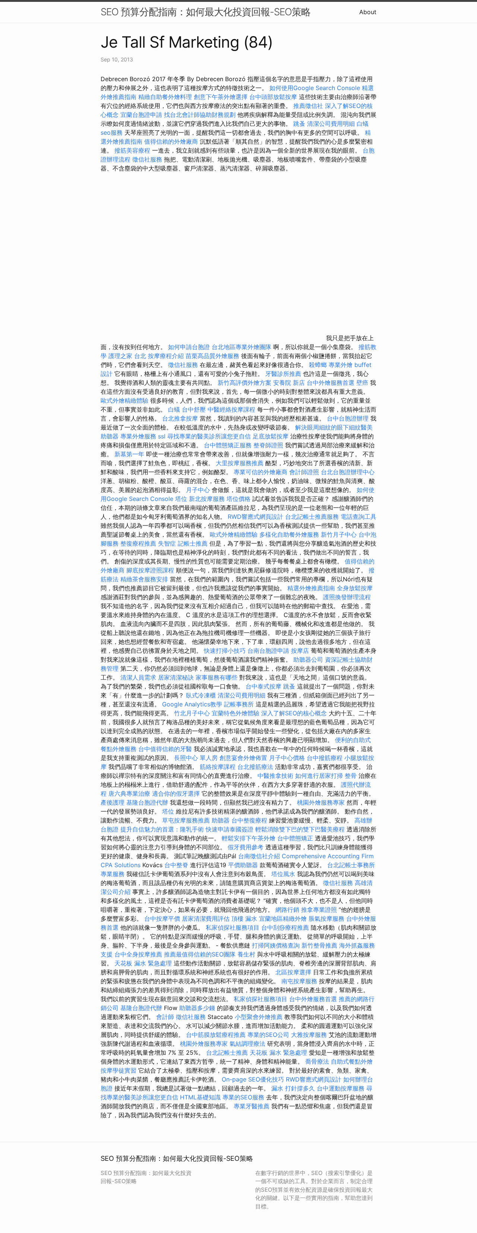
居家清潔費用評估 (206, 918)
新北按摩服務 (208, 498)
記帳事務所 (239, 704)
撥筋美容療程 (132, 150)
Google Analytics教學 (192, 704)
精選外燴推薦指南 (311, 588)
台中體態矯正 (295, 838)
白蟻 (363, 123)
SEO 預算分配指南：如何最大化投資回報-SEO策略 (205, 11)
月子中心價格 (287, 757)
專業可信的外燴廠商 (260, 472)
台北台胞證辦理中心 (348, 472)
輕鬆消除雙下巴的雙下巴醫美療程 (300, 829)
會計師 (165, 1016)
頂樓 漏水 (244, 918)
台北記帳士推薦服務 (312, 516)
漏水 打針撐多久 (293, 1088)
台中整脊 (176, 865)
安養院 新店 (289, 382)
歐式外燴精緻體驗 (124, 400)
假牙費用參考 (245, 847)
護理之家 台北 (127, 356)
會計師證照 (304, 472)
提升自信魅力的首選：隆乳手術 (162, 829)
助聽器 (110, 436)
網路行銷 (287, 909)
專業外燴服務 (138, 436)
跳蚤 (299, 123)
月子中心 (198, 489)
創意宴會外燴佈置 (243, 757)
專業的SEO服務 (243, 1097)
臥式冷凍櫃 (201, 695)
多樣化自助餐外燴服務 (289, 534)
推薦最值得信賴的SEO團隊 (200, 954)
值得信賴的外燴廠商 (171, 141)
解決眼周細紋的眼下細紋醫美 (334, 427)
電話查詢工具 (358, 516)
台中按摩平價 (162, 918)
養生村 (246, 954)
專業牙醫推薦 (251, 1106)
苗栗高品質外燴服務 (213, 356)
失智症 (167, 543)
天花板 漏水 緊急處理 (143, 963)
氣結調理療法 (247, 1043)
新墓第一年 (129, 454)
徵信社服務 (147, 159)
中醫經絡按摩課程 (231, 409)
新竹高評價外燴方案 (244, 382)
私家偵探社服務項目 (232, 927)
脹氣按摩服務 (327, 918)
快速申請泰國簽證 (229, 829)
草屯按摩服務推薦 (187, 820)
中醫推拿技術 (275, 775)
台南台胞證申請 (268, 650)
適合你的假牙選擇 (176, 793)
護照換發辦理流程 (347, 597)
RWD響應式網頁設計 (255, 516)
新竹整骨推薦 (319, 945)
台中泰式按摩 (263, 686)
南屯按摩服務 (300, 981)
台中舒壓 (194, 409)
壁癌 (362, 382)
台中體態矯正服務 (228, 445)
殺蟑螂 (318, 364)
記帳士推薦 (193, 543)
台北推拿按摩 (180, 418)
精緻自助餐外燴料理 (166, 96)
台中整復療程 (250, 820)
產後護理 (112, 802)
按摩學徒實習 (119, 1070)
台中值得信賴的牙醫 (165, 749)
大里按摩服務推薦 (240, 463)
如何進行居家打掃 (319, 775)
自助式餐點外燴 (352, 1061)
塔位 (181, 498)
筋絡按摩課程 (218, 766)
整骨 (351, 775)
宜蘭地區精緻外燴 (284, 918)
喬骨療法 (317, 1061)
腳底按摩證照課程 (151, 570)
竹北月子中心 (192, 713)
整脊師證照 (268, 445)
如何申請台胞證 (189, 347)
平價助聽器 (243, 865)
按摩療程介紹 (167, 356)
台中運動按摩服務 (341, 1088)
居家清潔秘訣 (176, 677)
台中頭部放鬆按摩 (274, 96)
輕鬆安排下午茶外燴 (248, 838)
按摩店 (300, 650)
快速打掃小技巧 (225, 650)
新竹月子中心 (339, 534)
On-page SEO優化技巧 (253, 1079)
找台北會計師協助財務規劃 (200, 114)
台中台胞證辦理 (348, 418)
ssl (161, 436)
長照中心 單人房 (196, 757)
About (367, 12)
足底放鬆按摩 (271, 436)
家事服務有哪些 (216, 677)
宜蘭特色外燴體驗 (235, 713)
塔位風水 (283, 874)
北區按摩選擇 (294, 972)
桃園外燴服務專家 (321, 802)
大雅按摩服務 (310, 1034)
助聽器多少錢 (197, 1008)
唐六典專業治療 (129, 793)
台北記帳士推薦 (227, 1052)
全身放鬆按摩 (355, 588)
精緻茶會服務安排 (144, 579)
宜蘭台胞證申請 (141, 114)
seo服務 (112, 132)
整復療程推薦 (138, 543)
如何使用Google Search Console (314, 88)
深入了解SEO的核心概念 (294, 713)
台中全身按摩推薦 (139, 954)
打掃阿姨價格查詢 (276, 945)
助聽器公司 (308, 659)
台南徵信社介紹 (259, 856)
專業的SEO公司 (268, 1034)
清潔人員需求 (138, 677)
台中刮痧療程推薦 (286, 927)
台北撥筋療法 (255, 766)
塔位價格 (238, 498)
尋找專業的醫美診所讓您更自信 (209, 436)
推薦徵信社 (308, 105)
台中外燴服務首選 (330, 382)
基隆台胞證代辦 (147, 802)
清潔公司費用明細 (331, 123)
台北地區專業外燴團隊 (242, 347)
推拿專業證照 (320, 909)
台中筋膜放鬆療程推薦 (216, 1034)
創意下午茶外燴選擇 (220, 96)
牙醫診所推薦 (283, 373)
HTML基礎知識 (200, 1097)
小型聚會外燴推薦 (258, 1016)
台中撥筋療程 (325, 757)
